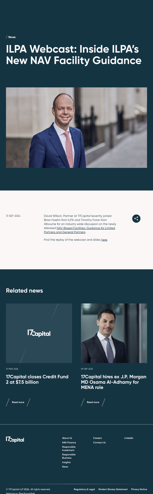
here (104, 239)
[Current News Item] (39, 333)
